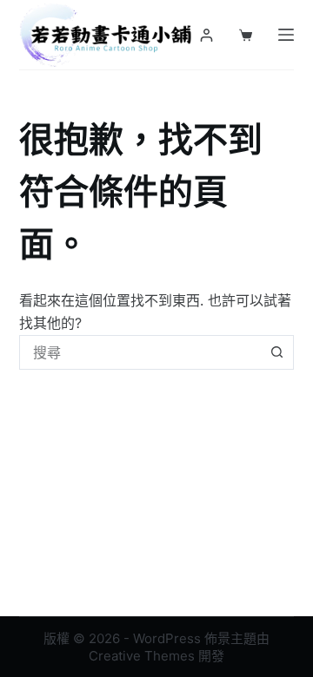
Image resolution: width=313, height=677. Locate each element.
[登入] (206, 35)
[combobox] (140, 352)
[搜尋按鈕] (276, 352)
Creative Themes (142, 655)
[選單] (286, 35)
